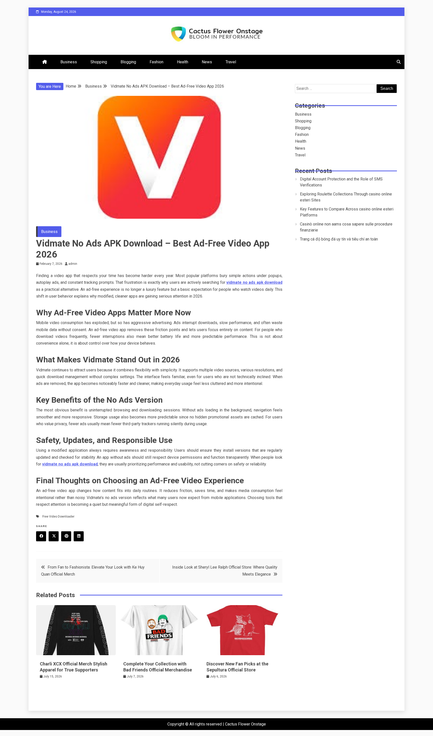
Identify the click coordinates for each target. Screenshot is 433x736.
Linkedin (79, 536)
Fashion (156, 62)
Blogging (128, 62)
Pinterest (66, 536)
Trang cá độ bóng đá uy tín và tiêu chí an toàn (339, 239)
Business (68, 62)
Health (182, 62)
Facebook (41, 536)
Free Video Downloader (58, 516)
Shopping (98, 62)
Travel (231, 62)
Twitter (54, 536)
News (207, 62)
